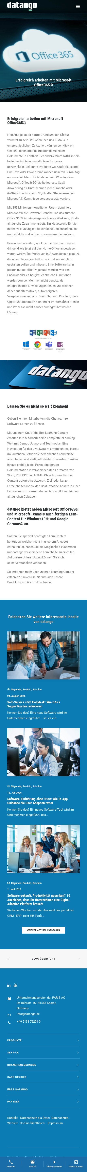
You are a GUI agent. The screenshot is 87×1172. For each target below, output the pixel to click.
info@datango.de (28, 1014)
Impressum (55, 1123)
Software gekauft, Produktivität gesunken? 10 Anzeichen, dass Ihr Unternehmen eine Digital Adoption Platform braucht (38, 899)
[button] (77, 6)
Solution (37, 689)
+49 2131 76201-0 (28, 1021)
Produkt (27, 689)
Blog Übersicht (43, 958)
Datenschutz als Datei (35, 1118)
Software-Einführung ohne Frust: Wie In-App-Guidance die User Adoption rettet (38, 801)
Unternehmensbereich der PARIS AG (41, 998)
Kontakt (12, 1118)
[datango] (22, 6)
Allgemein (16, 689)
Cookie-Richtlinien (32, 1123)
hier (38, 577)
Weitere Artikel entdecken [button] (43, 930)
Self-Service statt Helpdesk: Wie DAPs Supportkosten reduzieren (33, 704)
